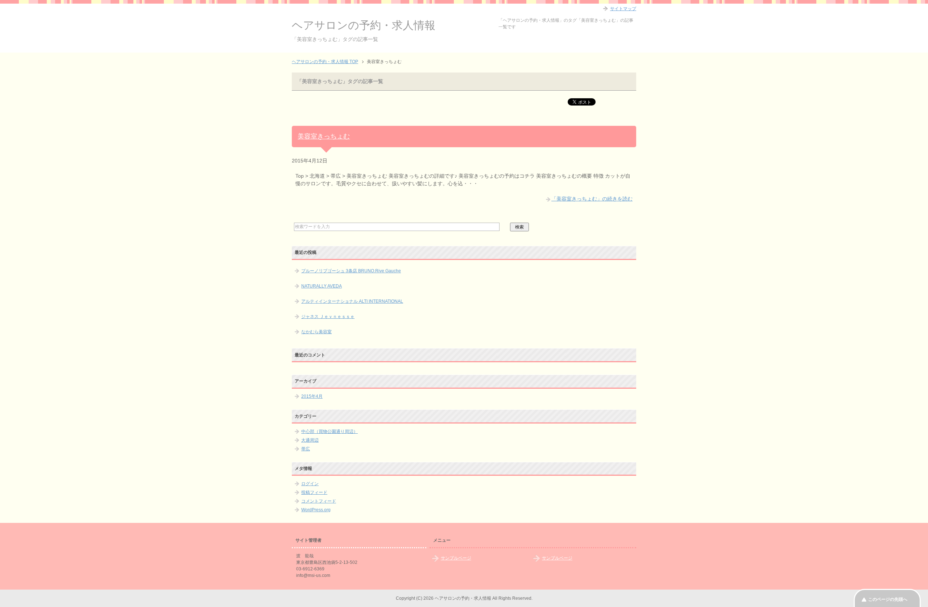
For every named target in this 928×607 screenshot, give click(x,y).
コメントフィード (318, 501)
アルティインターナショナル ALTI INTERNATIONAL (352, 301)
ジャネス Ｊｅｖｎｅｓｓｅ (328, 316)
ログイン (310, 483)
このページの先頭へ (887, 599)
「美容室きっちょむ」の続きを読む (592, 199)
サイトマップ (623, 8)
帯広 (305, 448)
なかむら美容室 (316, 331)
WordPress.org (316, 509)
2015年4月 (312, 396)
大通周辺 (310, 440)
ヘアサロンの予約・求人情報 (363, 25)
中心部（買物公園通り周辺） (329, 431)
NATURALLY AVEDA (321, 286)
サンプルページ (456, 558)
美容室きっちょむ (324, 136)
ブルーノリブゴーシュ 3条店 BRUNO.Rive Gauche (351, 270)
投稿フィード (314, 492)
